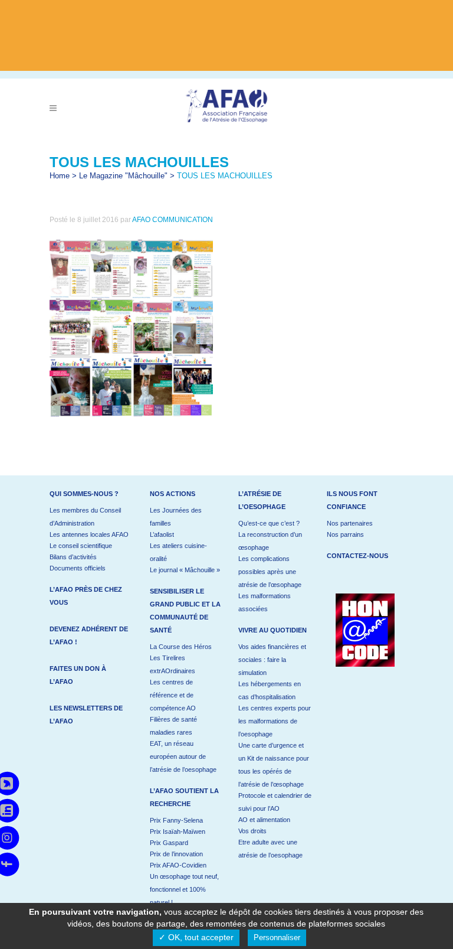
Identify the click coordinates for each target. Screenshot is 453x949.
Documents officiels (78, 568)
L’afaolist (162, 534)
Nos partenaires (350, 523)
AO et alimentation (264, 819)
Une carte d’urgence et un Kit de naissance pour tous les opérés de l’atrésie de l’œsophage (273, 765)
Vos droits (252, 830)
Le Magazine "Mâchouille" (123, 175)
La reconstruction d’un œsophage (270, 541)
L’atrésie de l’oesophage (261, 500)
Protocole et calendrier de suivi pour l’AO (274, 802)
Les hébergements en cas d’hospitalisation (269, 690)
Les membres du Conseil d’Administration (85, 517)
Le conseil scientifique (81, 545)
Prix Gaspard (169, 842)
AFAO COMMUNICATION (172, 220)
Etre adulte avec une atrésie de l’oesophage (270, 849)
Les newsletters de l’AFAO (86, 715)
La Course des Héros (181, 646)
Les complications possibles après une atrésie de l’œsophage (269, 571)
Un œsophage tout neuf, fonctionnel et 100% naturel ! (184, 889)
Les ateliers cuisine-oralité (178, 552)
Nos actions (172, 493)
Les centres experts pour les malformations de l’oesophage (274, 721)
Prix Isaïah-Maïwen (177, 831)
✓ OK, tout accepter (196, 937)
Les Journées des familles (176, 517)
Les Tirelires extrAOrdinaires (172, 664)
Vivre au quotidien (272, 630)
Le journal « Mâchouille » (185, 569)
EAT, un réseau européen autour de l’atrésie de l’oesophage (183, 756)
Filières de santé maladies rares (173, 726)
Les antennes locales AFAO (89, 534)
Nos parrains (345, 534)
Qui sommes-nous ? (84, 493)
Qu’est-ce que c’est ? (269, 523)
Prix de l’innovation (176, 853)
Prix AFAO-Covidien (178, 865)
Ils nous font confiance (352, 500)
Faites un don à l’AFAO (78, 675)
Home (60, 175)
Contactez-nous (357, 555)
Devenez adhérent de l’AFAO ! (89, 635)
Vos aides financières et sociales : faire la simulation (272, 659)
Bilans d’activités (73, 556)
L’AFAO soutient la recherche (184, 797)
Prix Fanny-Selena (176, 820)
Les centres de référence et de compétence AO (173, 695)
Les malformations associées (264, 602)
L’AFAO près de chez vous (86, 596)
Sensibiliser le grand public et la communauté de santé (185, 611)
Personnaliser (277, 937)
